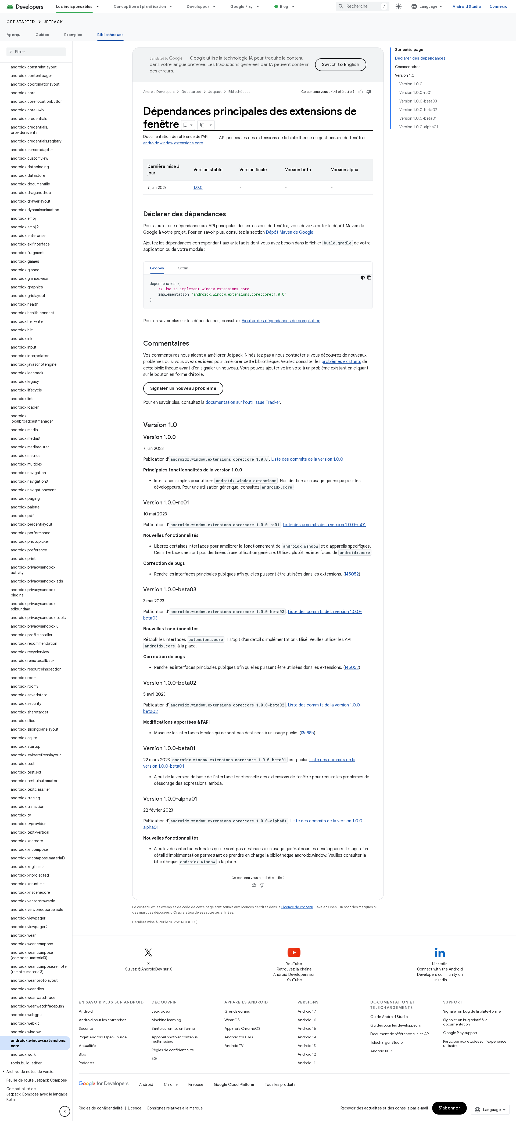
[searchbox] (36, 51)
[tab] (157, 268)
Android (86, 1011)
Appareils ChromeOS (242, 1028)
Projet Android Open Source (103, 1037)
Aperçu (13, 34)
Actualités (87, 1045)
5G (154, 1058)
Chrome (171, 1084)
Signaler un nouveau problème (183, 388)
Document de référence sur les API (399, 1033)
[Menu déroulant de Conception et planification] (173, 6)
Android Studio (467, 6)
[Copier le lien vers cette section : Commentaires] (194, 344)
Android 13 (307, 1045)
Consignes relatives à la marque (175, 1108)
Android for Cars (238, 1037)
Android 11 (307, 1062)
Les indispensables (74, 6)
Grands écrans (237, 1011)
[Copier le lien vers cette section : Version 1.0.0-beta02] (201, 683)
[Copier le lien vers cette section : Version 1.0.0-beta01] (201, 749)
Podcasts (86, 1062)
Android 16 (307, 1019)
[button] (35, 1071)
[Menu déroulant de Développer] (216, 6)
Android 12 (307, 1054)
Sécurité (86, 1028)
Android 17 (307, 1011)
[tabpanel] (258, 291)
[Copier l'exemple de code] (369, 277)
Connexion (500, 6)
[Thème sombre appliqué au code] (363, 277)
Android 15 (307, 1028)
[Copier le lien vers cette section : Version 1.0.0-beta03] (201, 590)
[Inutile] (369, 92)
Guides (42, 34)
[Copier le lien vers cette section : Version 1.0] (182, 425)
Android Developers (158, 91)
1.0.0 (198, 187)
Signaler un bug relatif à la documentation (465, 1022)
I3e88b (307, 733)
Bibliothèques (110, 34)
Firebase (195, 1084)
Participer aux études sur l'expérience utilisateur (474, 1043)
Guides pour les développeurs (395, 1025)
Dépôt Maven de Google (289, 232)
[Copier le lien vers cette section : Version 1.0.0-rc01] (194, 503)
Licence (134, 1108)
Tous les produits (280, 1084)
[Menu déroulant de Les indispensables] (100, 6)
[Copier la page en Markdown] (202, 125)
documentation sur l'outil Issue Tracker (243, 402)
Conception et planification (140, 6)
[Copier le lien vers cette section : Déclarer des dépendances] (231, 214)
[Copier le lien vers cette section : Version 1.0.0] (181, 437)
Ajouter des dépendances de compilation (281, 321)
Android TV (233, 1045)
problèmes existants (341, 361)
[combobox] (362, 6)
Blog (284, 6)
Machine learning (166, 1019)
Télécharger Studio (386, 1042)
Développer (198, 6)
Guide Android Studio (389, 1016)
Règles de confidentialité (173, 1049)
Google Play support (460, 1032)
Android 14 (307, 1037)
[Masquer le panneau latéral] (64, 1111)
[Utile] (361, 92)
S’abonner (450, 1108)
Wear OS (232, 1019)
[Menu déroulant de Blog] (295, 6)
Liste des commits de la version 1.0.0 (307, 459)
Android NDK (381, 1051)
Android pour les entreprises (102, 1019)
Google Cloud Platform (234, 1084)
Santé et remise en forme (173, 1028)
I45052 (352, 574)
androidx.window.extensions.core (173, 143)
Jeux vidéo (161, 1011)
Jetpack (53, 21)
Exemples (73, 34)
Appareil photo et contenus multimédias (175, 1039)
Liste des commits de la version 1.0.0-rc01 (324, 524)
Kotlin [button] (182, 268)
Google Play (241, 6)
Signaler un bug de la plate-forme (472, 1011)
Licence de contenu (297, 907)
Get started (20, 21)
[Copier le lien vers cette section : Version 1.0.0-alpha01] (202, 799)
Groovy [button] (157, 268)
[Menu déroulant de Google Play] (260, 6)
